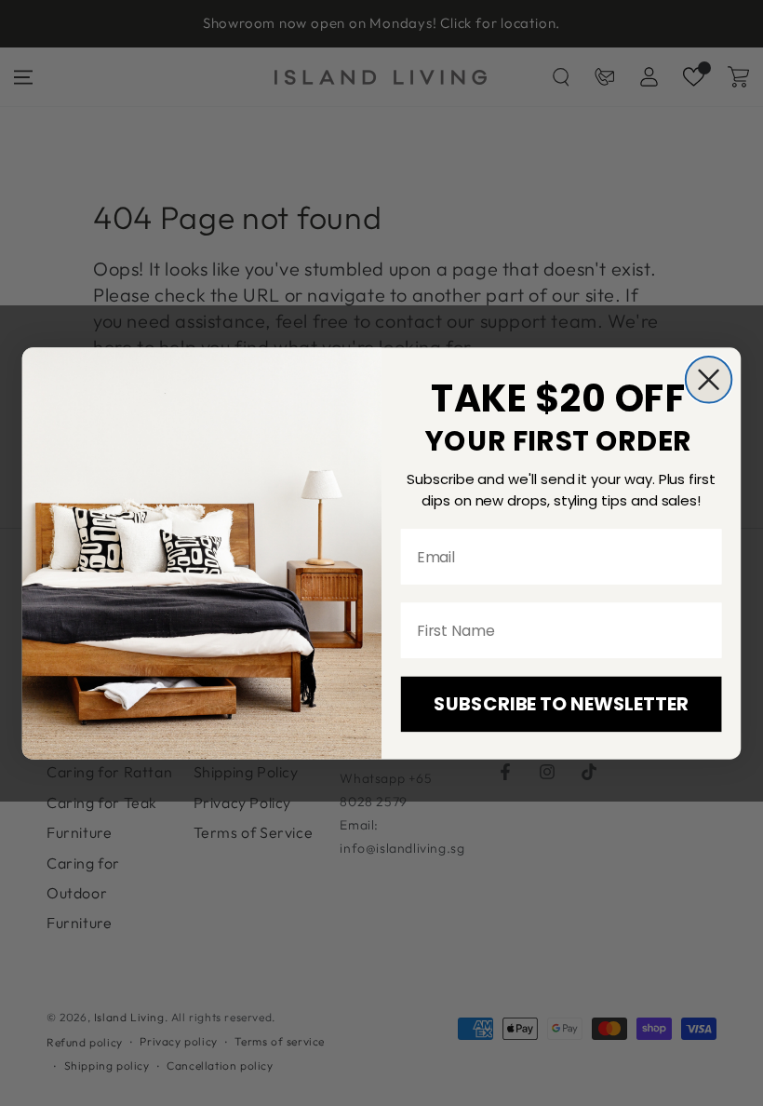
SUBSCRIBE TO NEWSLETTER (561, 704)
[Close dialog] (709, 380)
